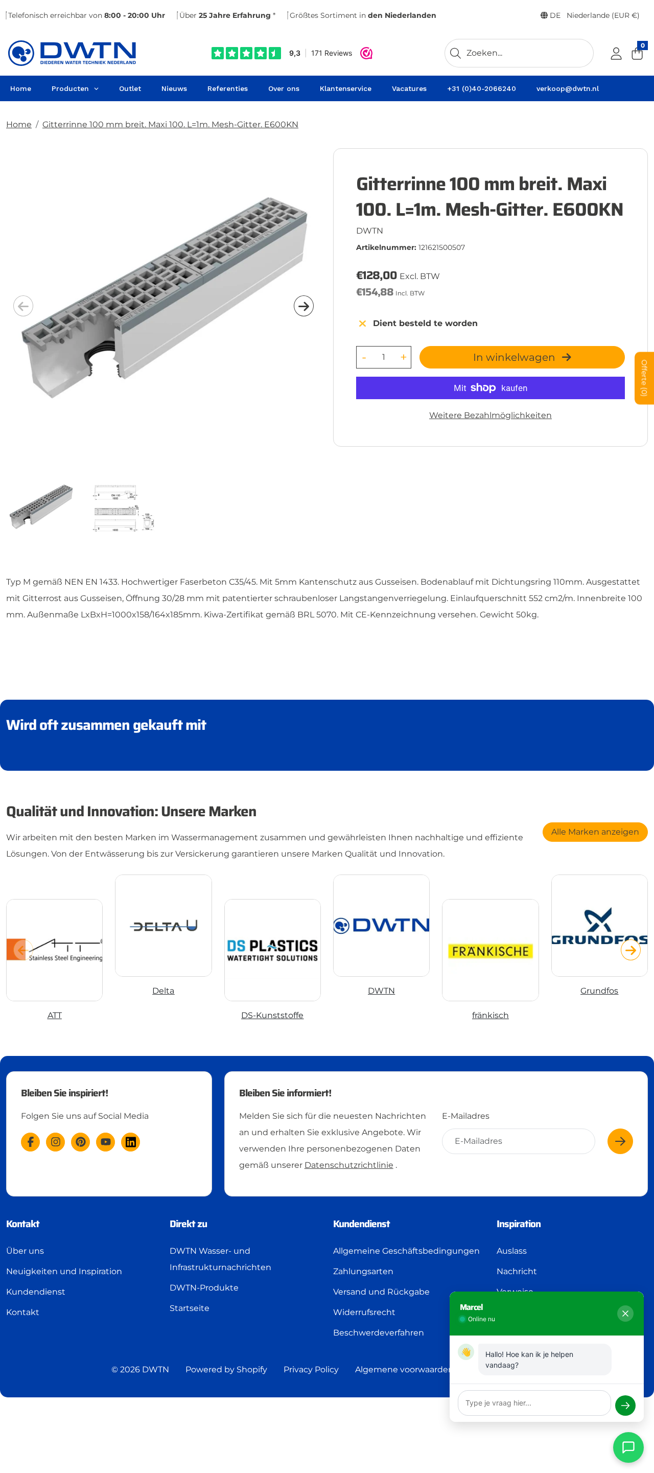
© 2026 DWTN (140, 1369)
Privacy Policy (311, 1369)
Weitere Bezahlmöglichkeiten (490, 415)
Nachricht (517, 1271)
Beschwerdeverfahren (378, 1333)
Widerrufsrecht (364, 1312)
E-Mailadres (465, 1116)
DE (594, 15)
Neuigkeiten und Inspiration (64, 1271)
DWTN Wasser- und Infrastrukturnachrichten (220, 1259)
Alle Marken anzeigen (595, 832)
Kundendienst (35, 1292)
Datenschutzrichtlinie (349, 1165)
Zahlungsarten (363, 1271)
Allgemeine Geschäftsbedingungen (406, 1251)
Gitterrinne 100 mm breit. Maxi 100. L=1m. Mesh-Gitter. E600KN (170, 124)
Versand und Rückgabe (381, 1292)
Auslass (512, 1251)
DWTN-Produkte (204, 1288)
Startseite (189, 1308)
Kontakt (22, 1312)
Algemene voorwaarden (404, 1369)
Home (19, 124)
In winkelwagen (515, 357)
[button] (304, 305)
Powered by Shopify (226, 1369)
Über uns (25, 1251)
